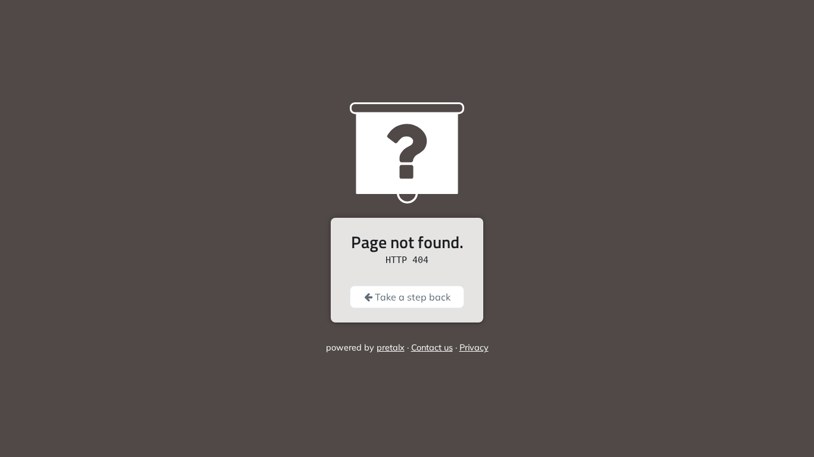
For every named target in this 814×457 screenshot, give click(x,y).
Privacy (474, 347)
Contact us (432, 347)
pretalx (391, 347)
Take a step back (411, 297)
